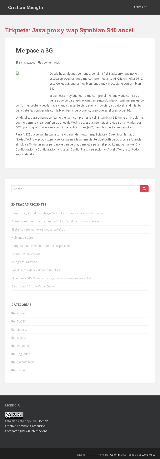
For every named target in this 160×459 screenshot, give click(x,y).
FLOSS (21, 321)
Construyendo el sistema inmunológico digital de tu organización (55, 221)
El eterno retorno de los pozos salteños (38, 229)
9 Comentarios (50, 62)
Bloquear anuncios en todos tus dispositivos (41, 246)
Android (22, 313)
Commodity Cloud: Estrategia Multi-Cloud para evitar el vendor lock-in (58, 213)
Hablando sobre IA (23, 238)
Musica (21, 338)
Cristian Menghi (25, 7)
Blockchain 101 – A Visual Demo (33, 286)
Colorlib (115, 454)
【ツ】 (90, 454)
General (22, 329)
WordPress (148, 454)
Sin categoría (25, 362)
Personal (23, 346)
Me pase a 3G (34, 50)
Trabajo (22, 370)
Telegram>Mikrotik (24, 262)
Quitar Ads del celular (25, 254)
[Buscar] (144, 188)
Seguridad (23, 354)
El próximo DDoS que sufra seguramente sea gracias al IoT (51, 278)
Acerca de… (141, 7)
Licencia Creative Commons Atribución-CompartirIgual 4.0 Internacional (26, 426)
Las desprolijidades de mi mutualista (36, 270)
